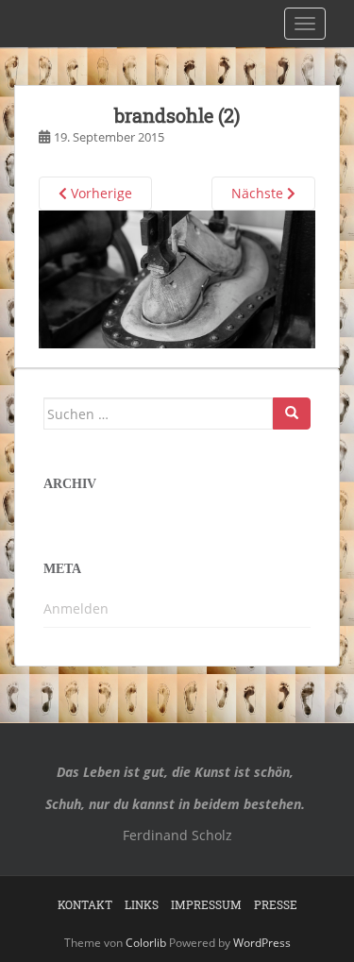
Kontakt (85, 904)
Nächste (259, 193)
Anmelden (76, 608)
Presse (275, 904)
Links (142, 904)
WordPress (262, 943)
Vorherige (99, 193)
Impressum (206, 904)
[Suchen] (292, 413)
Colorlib (146, 943)
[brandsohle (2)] (177, 278)
